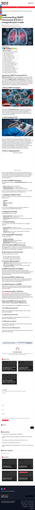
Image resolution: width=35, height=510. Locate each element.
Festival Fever (5, 472)
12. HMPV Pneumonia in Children (9, 67)
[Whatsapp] (14, 48)
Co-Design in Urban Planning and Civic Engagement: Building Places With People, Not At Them (17, 437)
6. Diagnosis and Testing (7, 59)
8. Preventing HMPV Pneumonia (9, 62)
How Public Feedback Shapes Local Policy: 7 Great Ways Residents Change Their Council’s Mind (9, 382)
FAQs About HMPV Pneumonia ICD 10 (10, 72)
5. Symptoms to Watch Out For (9, 58)
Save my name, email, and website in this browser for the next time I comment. (16, 418)
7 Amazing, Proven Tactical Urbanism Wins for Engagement (9, 368)
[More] (16, 48)
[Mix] (12, 48)
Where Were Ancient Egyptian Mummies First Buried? (11, 442)
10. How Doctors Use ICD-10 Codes (9, 64)
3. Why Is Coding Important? (8, 55)
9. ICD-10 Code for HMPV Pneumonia (10, 63)
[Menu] (17, 7)
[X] (4, 48)
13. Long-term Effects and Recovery (10, 68)
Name (3, 405)
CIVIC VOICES (5, 26)
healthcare (26, 83)
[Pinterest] (9, 48)
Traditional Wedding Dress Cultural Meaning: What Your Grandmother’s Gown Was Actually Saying (17, 446)
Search (4, 424)
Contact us (32, 508)
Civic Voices (5, 362)
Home (22, 501)
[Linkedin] (7, 48)
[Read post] (9, 464)
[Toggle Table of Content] (16, 50)
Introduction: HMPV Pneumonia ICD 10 (10, 51)
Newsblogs (7, 502)
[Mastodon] (11, 48)
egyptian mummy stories (23, 472)
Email (3, 409)
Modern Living (31, 501)
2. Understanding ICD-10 (7, 54)
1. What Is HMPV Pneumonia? (8, 53)
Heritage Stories (25, 506)
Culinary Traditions (25, 504)
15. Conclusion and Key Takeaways (10, 71)
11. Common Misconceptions (9, 66)
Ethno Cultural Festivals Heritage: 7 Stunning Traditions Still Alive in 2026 (14, 440)
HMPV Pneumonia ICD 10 (17, 26)
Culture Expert (18, 352)
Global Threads (31, 504)
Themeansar (12, 502)
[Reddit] (6, 48)
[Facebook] (3, 48)
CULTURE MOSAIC (10, 26)
